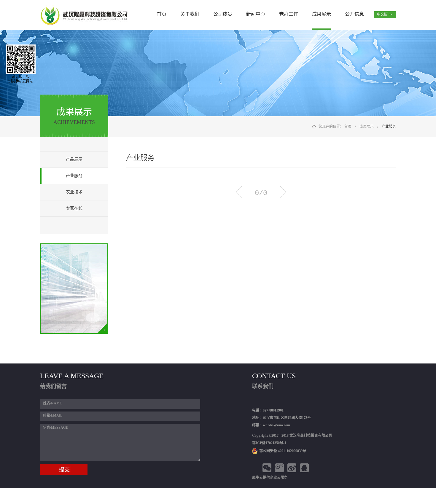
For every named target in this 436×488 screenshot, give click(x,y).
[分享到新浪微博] (292, 467)
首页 (161, 14)
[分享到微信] (267, 467)
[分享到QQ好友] (305, 467)
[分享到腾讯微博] (280, 467)
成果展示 (366, 127)
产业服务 (389, 127)
